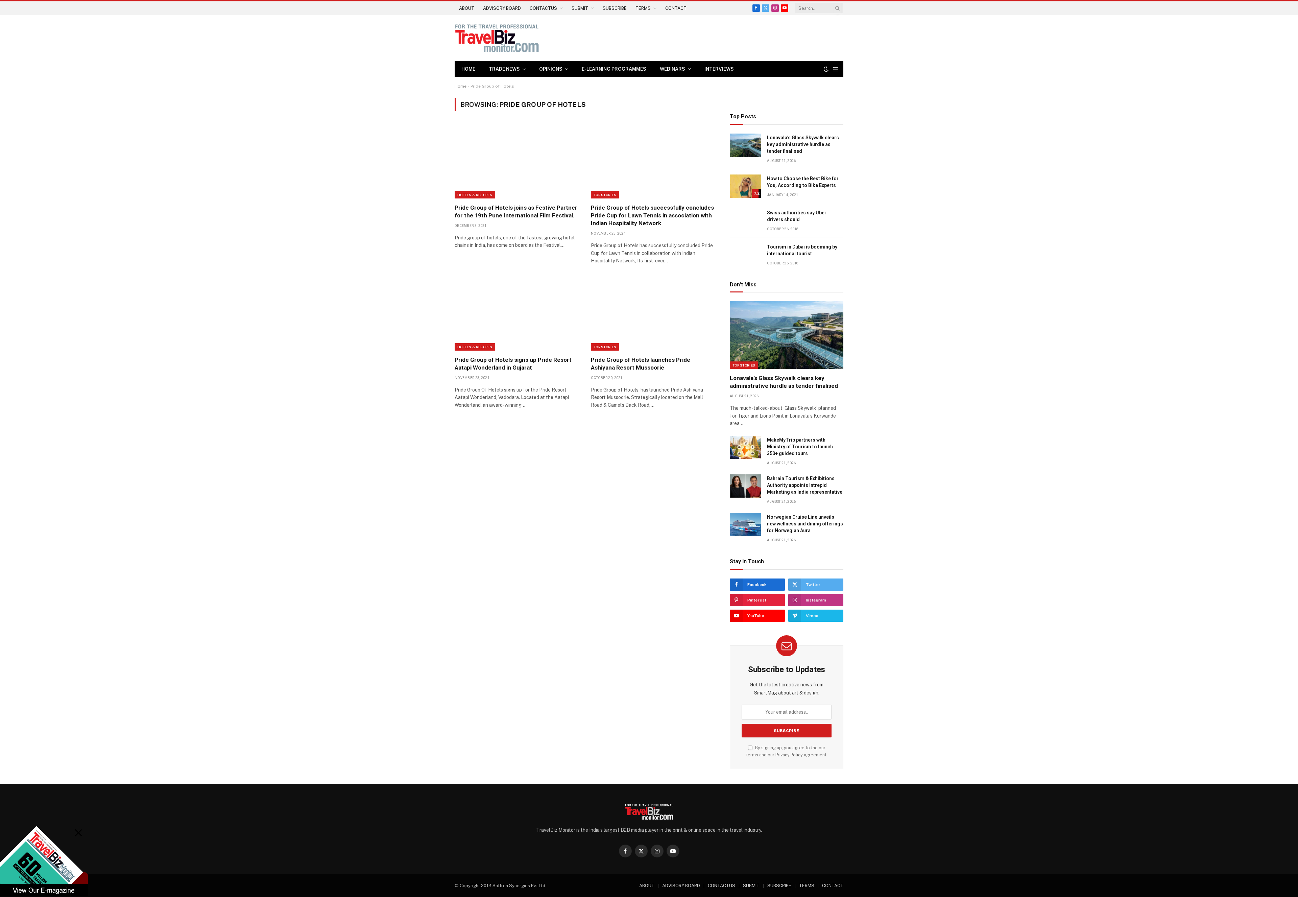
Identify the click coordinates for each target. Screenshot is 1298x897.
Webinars (672, 69)
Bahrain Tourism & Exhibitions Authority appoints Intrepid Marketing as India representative (804, 485)
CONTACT (676, 8)
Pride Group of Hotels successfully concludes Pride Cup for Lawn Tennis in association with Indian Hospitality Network (652, 215)
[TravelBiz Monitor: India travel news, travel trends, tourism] (497, 38)
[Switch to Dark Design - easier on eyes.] (826, 69)
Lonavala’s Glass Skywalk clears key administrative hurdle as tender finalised (803, 144)
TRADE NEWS (504, 69)
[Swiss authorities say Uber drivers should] (745, 220)
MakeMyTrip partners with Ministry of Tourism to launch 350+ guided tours (800, 446)
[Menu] (835, 69)
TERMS (643, 8)
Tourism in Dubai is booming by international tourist (802, 250)
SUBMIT (580, 8)
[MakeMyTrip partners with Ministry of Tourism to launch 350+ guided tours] (745, 447)
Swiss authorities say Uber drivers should (796, 216)
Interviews (719, 69)
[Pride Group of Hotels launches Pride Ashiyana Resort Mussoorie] (653, 313)
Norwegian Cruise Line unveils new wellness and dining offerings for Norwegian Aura (805, 523)
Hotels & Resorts (474, 195)
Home (468, 69)
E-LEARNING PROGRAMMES (614, 69)
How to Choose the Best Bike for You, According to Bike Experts (803, 182)
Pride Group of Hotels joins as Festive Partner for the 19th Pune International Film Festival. (516, 211)
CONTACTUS (543, 8)
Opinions (550, 69)
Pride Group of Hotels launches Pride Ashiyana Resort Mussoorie (640, 363)
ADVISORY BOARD (502, 8)
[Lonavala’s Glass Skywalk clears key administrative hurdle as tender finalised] (745, 145)
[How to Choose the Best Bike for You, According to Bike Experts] (745, 186)
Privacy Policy (789, 754)
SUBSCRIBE (615, 8)
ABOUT (466, 8)
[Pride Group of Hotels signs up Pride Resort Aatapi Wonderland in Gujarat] (517, 313)
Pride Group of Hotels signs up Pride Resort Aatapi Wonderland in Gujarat (513, 363)
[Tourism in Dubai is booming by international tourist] (745, 254)
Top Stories (605, 195)
